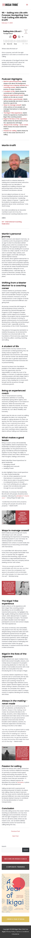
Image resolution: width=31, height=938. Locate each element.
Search (4, 846)
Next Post (15, 836)
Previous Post (15, 831)
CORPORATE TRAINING (15, 867)
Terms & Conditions (22, 931)
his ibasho (20, 782)
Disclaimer (16, 934)
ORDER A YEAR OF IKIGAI (15, 919)
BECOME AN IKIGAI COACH (15, 859)
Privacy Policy (10, 931)
